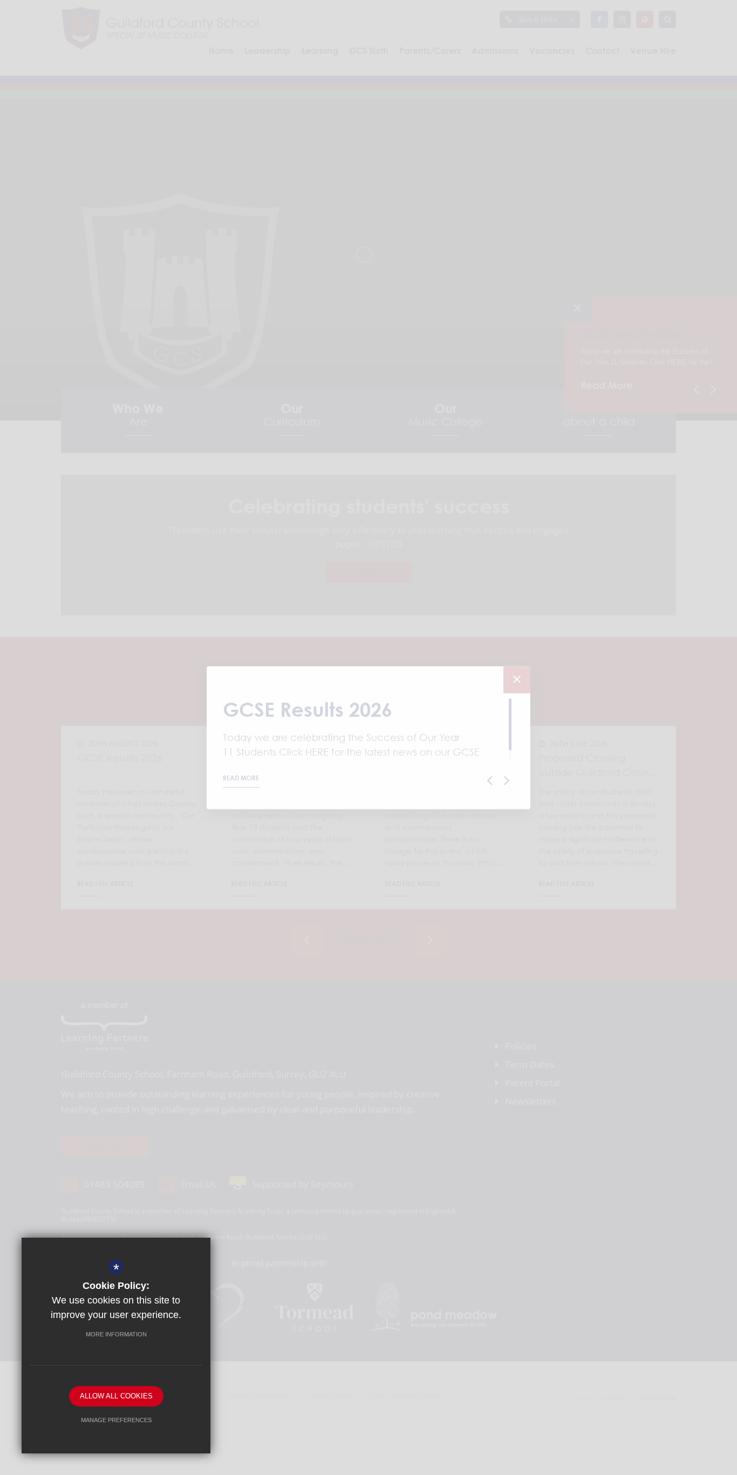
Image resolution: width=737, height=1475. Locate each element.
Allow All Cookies (116, 1396)
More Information (116, 1334)
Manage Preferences (116, 1420)
